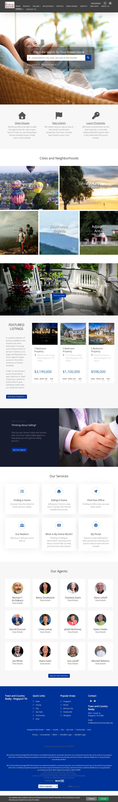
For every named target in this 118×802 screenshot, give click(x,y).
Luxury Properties (95, 122)
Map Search (32, 64)
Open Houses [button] (72, 6)
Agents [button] (83, 6)
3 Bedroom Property (69, 350)
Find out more (59, 295)
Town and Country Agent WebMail (59, 746)
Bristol (65, 705)
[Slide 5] (64, 97)
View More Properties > (16, 396)
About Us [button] (105, 6)
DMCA (54, 735)
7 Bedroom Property (40, 350)
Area (37, 719)
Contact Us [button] (31, 9)
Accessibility (45, 735)
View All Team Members (59, 676)
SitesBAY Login (80, 735)
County (38, 705)
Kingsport (67, 701)
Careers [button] (19, 9)
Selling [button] (36, 6)
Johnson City (68, 708)
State (38, 701)
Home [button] (18, 6)
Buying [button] (26, 6)
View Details (17, 603)
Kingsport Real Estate (35, 729)
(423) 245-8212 (96, 3)
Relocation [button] (48, 6)
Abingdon (67, 715)
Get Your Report (19, 450)
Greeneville (67, 712)
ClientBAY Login (66, 735)
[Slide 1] (50, 97)
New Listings (59, 122)
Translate (76, 786)
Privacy (35, 735)
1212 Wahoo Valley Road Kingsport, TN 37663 (74, 358)
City (37, 708)
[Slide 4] (60, 97)
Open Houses (22, 122)
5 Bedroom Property (97, 350)
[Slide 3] (57, 97)
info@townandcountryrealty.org (100, 723)
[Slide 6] (67, 97)
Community (40, 715)
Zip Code (39, 712)
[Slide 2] (54, 97)
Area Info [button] (94, 6)
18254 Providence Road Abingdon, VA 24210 (102, 358)
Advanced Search (49, 64)
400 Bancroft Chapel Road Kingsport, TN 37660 (46, 358)
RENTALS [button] (60, 6)
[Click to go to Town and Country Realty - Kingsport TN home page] (9, 5)
